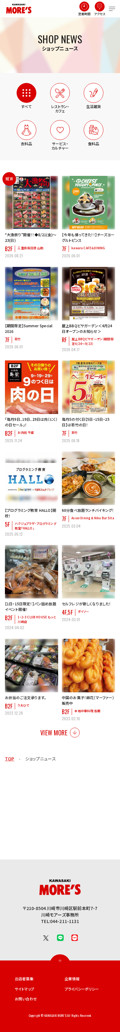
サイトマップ (24, 989)
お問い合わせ (26, 999)
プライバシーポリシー (82, 989)
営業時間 (84, 13)
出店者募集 (24, 979)
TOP (9, 758)
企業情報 (72, 979)
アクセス (100, 13)
